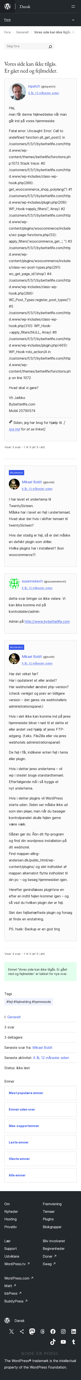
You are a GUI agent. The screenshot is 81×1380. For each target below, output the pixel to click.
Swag (49, 1264)
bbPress (13, 1293)
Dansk (19, 1320)
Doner (50, 1256)
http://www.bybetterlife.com (47, 621)
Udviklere (11, 1256)
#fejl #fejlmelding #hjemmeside (28, 1002)
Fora (7, 19)
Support (10, 1248)
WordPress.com (19, 1278)
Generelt (22, 32)
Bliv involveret (54, 1241)
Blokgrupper (52, 1227)
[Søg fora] (50, 46)
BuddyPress (16, 1301)
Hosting (10, 1219)
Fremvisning (52, 1204)
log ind (14, 429)
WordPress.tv (17, 1264)
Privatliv (10, 1227)
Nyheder (11, 1211)
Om (7, 1204)
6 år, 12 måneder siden (43, 93)
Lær (7, 1241)
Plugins (48, 1219)
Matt (10, 1286)
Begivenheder (54, 1248)
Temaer (49, 1211)
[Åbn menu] (74, 6)
